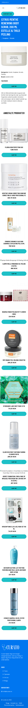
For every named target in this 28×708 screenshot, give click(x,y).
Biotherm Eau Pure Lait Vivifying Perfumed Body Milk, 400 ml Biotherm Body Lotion (14, 570)
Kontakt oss (7, 14)
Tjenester (7, 674)
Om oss (6, 677)
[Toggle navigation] (3, 7)
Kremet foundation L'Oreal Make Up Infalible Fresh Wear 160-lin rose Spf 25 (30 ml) (14, 478)
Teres (6, 671)
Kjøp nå (14, 86)
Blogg (6, 681)
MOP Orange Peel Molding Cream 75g (14, 360)
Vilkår (20, 703)
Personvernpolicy (9, 705)
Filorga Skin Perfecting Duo (14, 147)
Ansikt (10, 72)
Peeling (3, 74)
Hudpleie (5, 38)
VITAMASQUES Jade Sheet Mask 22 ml (14, 406)
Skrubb (12, 38)
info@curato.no (5, 2)
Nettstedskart (20, 705)
